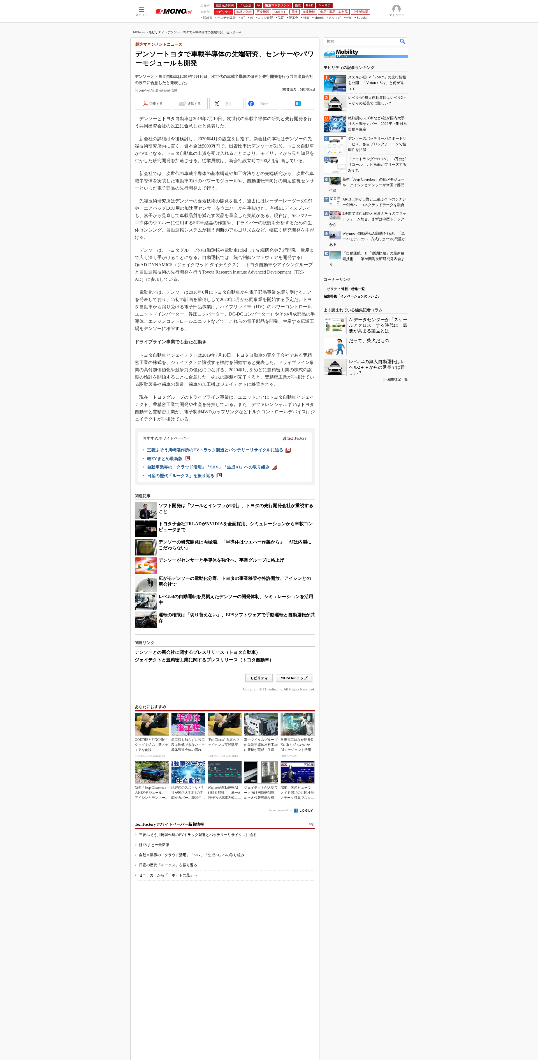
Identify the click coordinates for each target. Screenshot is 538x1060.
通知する (194, 104)
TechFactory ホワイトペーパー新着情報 (169, 824)
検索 (403, 41)
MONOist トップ (293, 678)
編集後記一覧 (398, 379)
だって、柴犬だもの (369, 340)
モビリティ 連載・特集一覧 (344, 289)
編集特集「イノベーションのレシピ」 (352, 296)
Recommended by (280, 810)
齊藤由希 (289, 90)
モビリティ (156, 32)
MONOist (139, 32)
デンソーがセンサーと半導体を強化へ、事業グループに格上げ (221, 560)
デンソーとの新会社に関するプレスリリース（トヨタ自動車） (197, 652)
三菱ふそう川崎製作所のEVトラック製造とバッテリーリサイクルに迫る (198, 835)
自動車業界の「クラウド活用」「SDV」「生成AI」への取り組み (191, 855)
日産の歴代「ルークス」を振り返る (168, 865)
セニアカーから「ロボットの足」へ (168, 875)
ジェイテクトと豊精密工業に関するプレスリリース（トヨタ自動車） (204, 659)
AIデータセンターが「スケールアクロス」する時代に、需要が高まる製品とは (378, 325)
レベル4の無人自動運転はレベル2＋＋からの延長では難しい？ (377, 367)
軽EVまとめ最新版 (154, 845)
